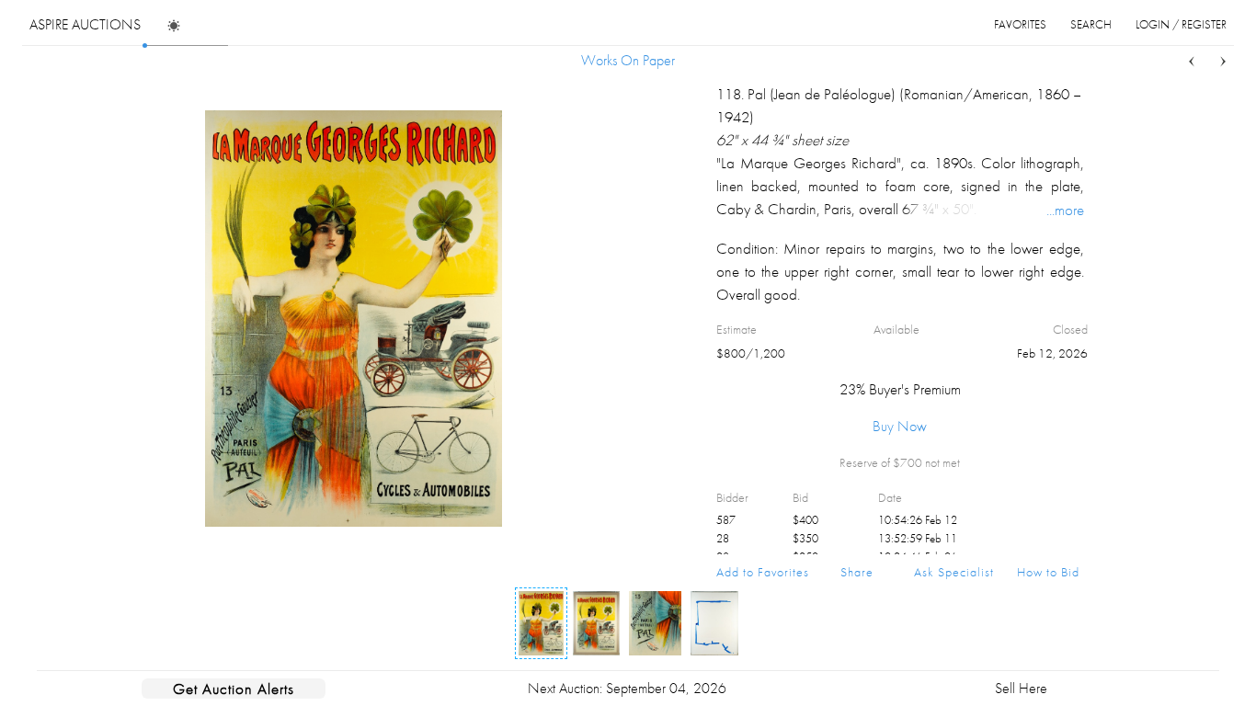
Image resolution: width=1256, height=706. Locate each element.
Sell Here (1021, 688)
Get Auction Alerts (233, 688)
